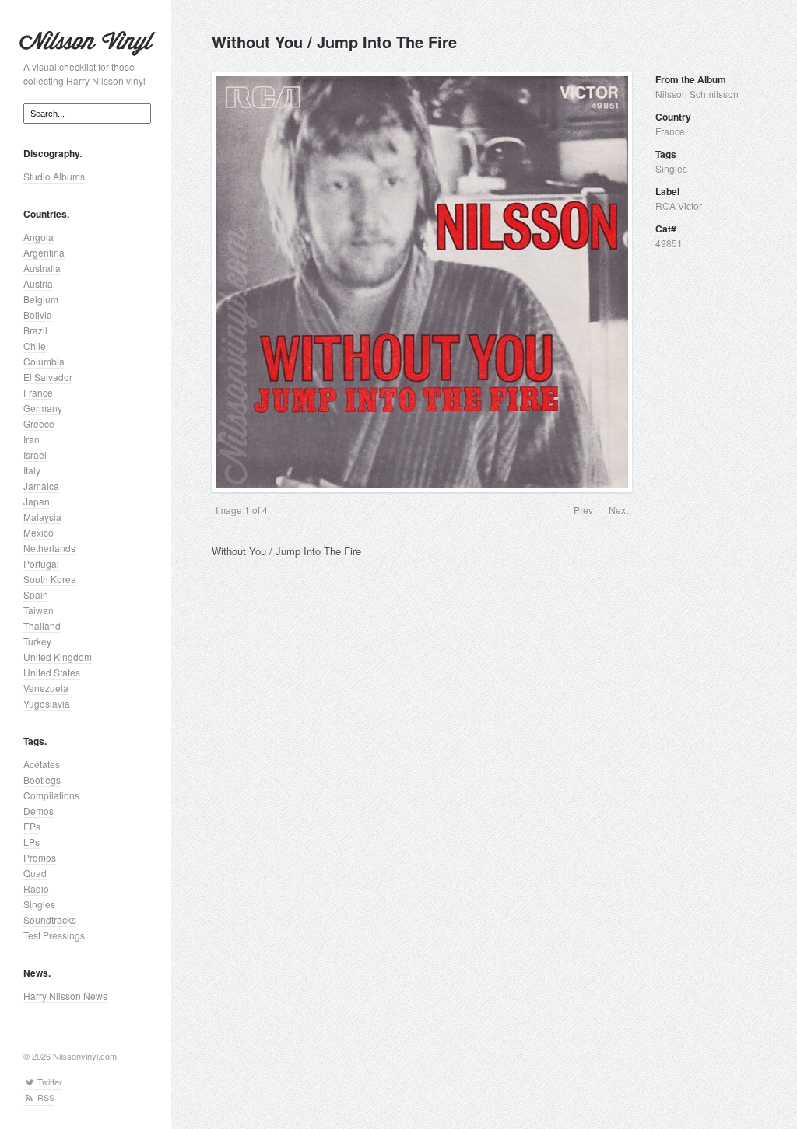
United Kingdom (57, 656)
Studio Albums (54, 176)
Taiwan (38, 610)
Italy (31, 470)
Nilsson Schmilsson (697, 93)
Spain (35, 594)
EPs (31, 826)
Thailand (42, 625)
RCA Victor (678, 205)
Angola (38, 236)
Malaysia (42, 516)
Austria (38, 283)
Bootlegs (42, 779)
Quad (35, 872)
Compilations (51, 795)
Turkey (37, 641)
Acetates (41, 764)
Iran (31, 439)
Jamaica (41, 485)
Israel (35, 454)
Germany (42, 407)
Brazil (35, 330)
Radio (36, 888)
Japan (36, 501)
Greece (38, 423)
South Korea (49, 578)
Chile (34, 345)
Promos (39, 857)
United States (51, 672)
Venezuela (45, 687)
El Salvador (47, 376)
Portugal (41, 563)
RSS (44, 1097)
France (38, 392)
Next (618, 509)
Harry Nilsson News (65, 995)
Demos (38, 810)
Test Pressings (54, 935)
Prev (583, 509)
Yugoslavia (46, 703)
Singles (39, 904)
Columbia (44, 361)
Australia (42, 267)
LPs (31, 841)
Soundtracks (49, 919)
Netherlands (49, 547)
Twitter (48, 1081)
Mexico (38, 532)
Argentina (44, 252)
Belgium (40, 299)
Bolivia (37, 314)
